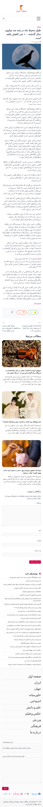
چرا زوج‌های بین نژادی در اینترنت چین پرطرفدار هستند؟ (22, 421)
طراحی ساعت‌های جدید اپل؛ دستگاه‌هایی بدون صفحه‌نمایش (24, 622)
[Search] (3, 18)
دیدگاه (38, 503)
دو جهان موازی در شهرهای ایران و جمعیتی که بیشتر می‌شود (24, 664)
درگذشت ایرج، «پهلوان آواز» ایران (31, 650)
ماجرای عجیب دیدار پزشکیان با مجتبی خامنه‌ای (28, 653)
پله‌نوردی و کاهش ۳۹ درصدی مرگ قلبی (30, 595)
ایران (37, 682)
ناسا (39, 258)
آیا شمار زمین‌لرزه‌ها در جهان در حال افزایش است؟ (27, 636)
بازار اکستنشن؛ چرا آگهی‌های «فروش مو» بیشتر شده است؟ (24, 657)
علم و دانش (33, 707)
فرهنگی (39, 27)
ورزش (37, 719)
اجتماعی (35, 701)
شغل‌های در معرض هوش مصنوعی (31, 591)
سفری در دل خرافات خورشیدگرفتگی (31, 643)
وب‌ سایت (37, 550)
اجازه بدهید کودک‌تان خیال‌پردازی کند (31, 618)
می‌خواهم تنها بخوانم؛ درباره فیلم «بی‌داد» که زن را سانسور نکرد (23, 632)
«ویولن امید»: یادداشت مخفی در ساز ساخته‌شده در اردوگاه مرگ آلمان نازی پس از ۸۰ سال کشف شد (23, 371)
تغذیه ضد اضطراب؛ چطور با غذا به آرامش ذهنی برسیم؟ (25, 646)
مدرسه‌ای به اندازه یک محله (33, 581)
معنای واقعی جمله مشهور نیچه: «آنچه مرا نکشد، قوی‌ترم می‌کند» (23, 629)
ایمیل (38, 540)
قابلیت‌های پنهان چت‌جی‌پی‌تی (32, 660)
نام (39, 530)
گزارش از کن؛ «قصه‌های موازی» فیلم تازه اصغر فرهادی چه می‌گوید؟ (22, 604)
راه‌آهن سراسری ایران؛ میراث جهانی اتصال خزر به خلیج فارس (24, 625)
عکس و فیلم (33, 713)
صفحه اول (34, 676)
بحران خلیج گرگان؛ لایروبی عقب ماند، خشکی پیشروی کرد (25, 577)
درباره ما (35, 732)
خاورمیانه (35, 695)
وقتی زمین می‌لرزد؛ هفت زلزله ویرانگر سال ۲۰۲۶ (27, 607)
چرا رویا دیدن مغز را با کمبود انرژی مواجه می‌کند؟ (27, 639)
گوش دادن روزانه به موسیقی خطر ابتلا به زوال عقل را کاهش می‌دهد (22, 584)
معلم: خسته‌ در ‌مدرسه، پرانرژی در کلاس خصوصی (27, 588)
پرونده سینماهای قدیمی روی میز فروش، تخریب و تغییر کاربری (24, 615)
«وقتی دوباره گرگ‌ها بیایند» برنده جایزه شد (29, 611)
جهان (37, 688)
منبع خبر (37, 303)
